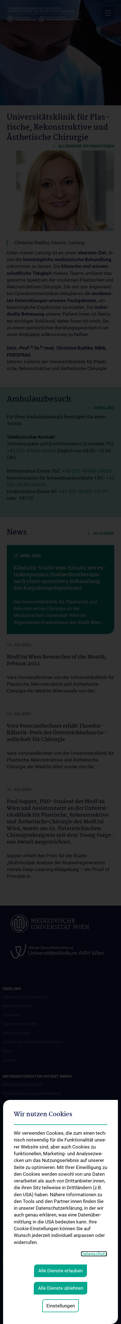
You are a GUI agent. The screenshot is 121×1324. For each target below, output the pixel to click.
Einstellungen (60, 1306)
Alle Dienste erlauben (60, 1270)
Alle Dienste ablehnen (60, 1288)
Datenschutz (94, 1254)
